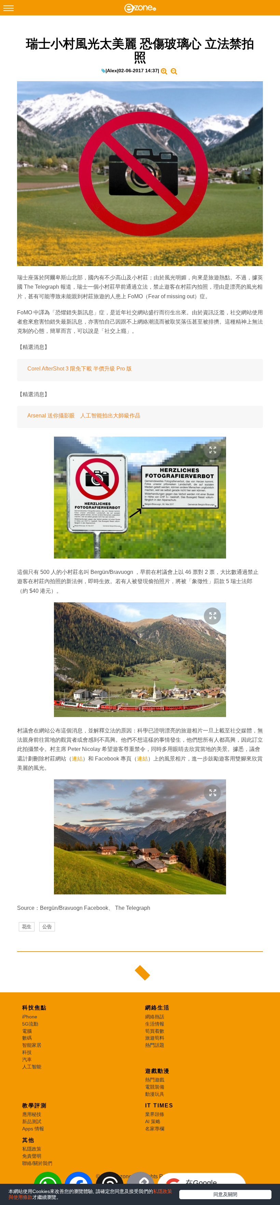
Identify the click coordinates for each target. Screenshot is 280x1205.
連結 (77, 759)
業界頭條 (154, 1114)
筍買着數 (154, 1031)
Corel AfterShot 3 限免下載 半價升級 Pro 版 (79, 369)
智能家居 (31, 1045)
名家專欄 (154, 1128)
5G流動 (30, 1024)
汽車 (27, 1059)
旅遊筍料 (154, 1038)
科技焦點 (34, 1008)
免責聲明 (31, 1156)
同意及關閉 (225, 1194)
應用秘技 (31, 1114)
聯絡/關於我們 (37, 1163)
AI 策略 (152, 1121)
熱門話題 (154, 1045)
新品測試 (31, 1121)
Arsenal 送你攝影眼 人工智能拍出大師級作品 (83, 415)
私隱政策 (31, 1149)
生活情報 (154, 1024)
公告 (47, 926)
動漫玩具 (154, 1094)
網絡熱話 (154, 1016)
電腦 (27, 1031)
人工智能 (31, 1066)
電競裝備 (154, 1087)
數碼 (27, 1038)
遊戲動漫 (157, 1071)
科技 (27, 1052)
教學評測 (34, 1105)
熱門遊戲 (154, 1079)
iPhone (29, 1016)
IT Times (159, 1105)
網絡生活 (157, 1008)
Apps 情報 (33, 1128)
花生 (26, 926)
